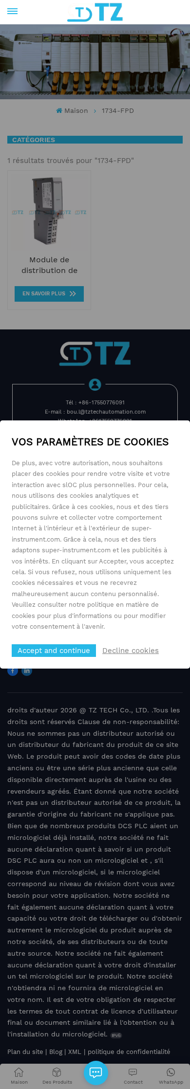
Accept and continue (54, 650)
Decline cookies (130, 650)
